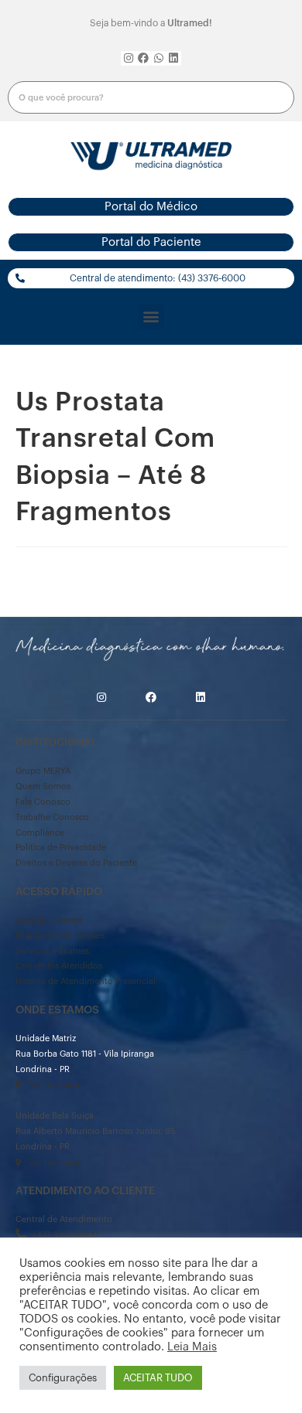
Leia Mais (192, 1347)
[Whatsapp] (158, 58)
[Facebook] (143, 58)
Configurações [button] (63, 1378)
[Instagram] (128, 58)
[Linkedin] (174, 58)
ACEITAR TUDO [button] (158, 1378)
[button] (151, 206)
